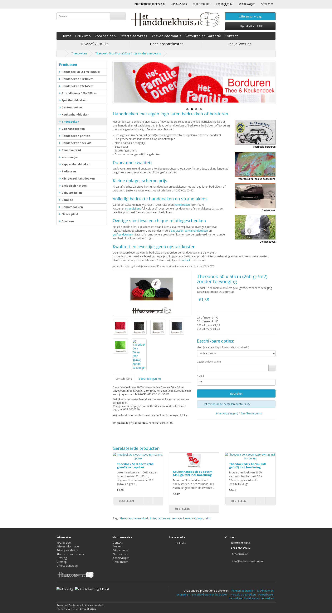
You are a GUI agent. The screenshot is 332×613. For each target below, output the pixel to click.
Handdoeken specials (76, 143)
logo (200, 518)
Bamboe (67, 200)
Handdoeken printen (76, 136)
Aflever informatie (166, 36)
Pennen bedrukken (242, 590)
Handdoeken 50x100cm (77, 79)
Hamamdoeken (72, 207)
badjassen (177, 230)
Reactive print (71, 150)
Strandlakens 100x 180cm (79, 93)
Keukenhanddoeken (75, 114)
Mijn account (121, 550)
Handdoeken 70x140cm (77, 86)
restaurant (164, 518)
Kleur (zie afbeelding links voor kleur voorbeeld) (223, 347)
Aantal (200, 376)
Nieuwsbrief (120, 554)
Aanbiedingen (121, 558)
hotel (153, 518)
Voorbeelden (105, 36)
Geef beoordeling (251, 413)
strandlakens (133, 208)
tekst (208, 518)
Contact (231, 36)
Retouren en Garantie (203, 36)
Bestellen (236, 393)
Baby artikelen (72, 193)
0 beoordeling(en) (227, 413)
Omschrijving (124, 378)
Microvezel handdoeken (78, 178)
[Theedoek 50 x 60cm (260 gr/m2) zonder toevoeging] (152, 293)
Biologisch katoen (74, 185)
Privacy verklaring (67, 550)
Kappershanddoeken (76, 164)
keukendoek (141, 518)
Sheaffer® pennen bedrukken (210, 594)
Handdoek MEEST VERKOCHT (81, 72)
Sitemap (61, 562)
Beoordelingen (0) (150, 378)
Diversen (68, 221)
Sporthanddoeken (74, 100)
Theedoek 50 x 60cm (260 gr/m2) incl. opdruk (135, 465)
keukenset (189, 518)
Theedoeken (79, 53)
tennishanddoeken (196, 230)
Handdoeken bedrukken (259, 598)
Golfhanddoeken (73, 129)
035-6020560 (240, 554)
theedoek (126, 518)
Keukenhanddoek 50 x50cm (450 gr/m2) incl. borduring (192, 473)
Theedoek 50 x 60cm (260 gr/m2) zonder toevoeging (128, 53)
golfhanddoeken (123, 234)
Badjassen (69, 171)
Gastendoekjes (72, 107)
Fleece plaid (70, 214)
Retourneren (120, 562)
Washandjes (70, 157)
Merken (117, 546)
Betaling (61, 558)
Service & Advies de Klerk (88, 605)
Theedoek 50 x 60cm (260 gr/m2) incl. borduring (247, 465)
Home (66, 36)
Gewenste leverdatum (209, 361)
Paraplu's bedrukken (243, 594)
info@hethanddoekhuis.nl (149, 4)
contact (185, 260)
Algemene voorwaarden (71, 554)
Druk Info (83, 36)
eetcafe (177, 518)
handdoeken (182, 204)
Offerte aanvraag (134, 36)
